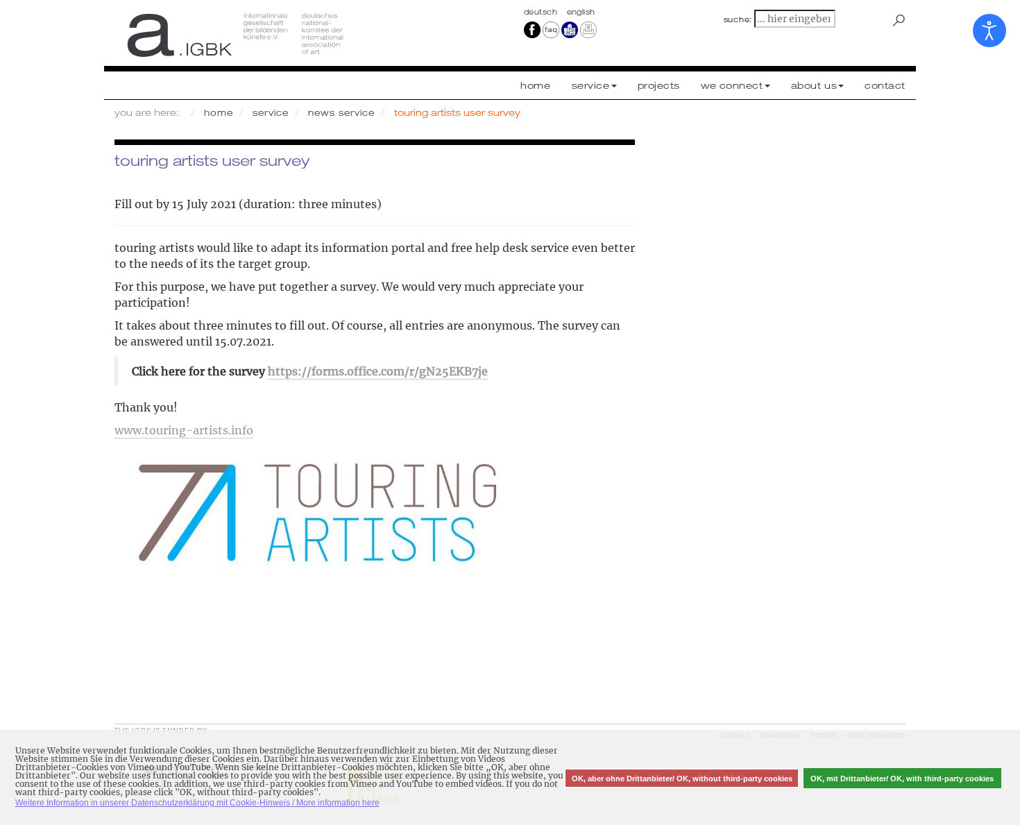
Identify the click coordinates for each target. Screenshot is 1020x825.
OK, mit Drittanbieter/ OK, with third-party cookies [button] (902, 778)
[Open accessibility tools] (989, 30)
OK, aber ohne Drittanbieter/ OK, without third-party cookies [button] (682, 778)
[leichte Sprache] (569, 29)
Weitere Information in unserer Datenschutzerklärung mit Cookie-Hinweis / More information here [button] (197, 803)
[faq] (550, 29)
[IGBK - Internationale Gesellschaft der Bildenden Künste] (307, 34)
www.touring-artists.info (183, 430)
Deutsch (542, 12)
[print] (588, 29)
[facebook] (532, 29)
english (581, 12)
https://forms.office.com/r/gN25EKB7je (378, 371)
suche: (738, 19)
